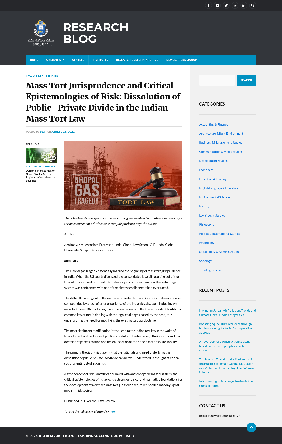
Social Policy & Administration (219, 251)
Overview (53, 59)
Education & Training (213, 179)
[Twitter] (226, 5)
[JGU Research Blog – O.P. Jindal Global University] (141, 32)
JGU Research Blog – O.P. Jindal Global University (87, 436)
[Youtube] (217, 5)
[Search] (252, 5)
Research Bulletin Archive (137, 59)
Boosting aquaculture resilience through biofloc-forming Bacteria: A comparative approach (225, 328)
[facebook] (208, 5)
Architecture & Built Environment (221, 133)
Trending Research (211, 270)
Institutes (100, 59)
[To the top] (251, 427)
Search (246, 80)
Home (34, 59)
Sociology (205, 261)
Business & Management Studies (220, 142)
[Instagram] (235, 5)
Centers (78, 59)
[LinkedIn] (243, 5)
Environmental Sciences (214, 197)
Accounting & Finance (213, 124)
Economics (206, 170)
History (204, 206)
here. (113, 411)
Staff (43, 131)
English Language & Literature (218, 188)
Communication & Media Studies (220, 151)
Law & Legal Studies (42, 76)
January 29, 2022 (63, 131)
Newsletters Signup (181, 59)
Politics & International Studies (219, 233)
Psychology (206, 242)
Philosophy (206, 224)
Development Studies (213, 160)
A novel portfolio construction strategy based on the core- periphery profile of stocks (224, 346)
